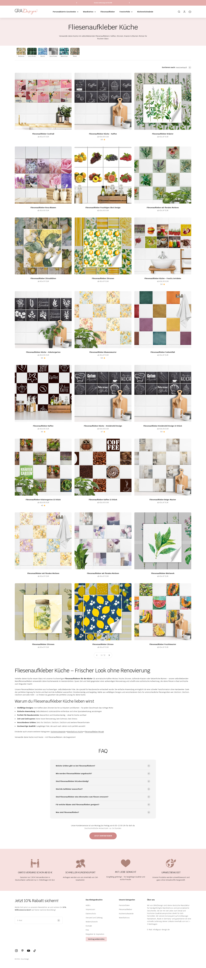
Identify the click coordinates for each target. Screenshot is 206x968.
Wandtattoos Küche (75, 732)
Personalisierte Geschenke (64, 12)
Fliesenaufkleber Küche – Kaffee (103, 134)
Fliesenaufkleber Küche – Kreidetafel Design (103, 426)
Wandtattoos (124, 918)
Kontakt (89, 926)
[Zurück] (76, 3)
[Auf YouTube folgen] (28, 950)
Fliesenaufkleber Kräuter (162, 134)
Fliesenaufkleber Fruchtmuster (162, 644)
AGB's (88, 905)
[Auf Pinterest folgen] (22, 950)
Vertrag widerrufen (96, 939)
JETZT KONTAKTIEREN (103, 836)
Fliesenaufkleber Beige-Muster (162, 500)
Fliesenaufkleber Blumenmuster (102, 352)
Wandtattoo (88, 12)
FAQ (87, 930)
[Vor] (129, 3)
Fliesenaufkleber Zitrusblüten (43, 278)
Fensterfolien (124, 905)
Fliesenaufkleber (107, 12)
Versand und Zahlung (94, 918)
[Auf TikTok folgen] (34, 950)
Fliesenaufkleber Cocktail (43, 134)
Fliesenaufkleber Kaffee (43, 426)
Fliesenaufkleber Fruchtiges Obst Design (102, 208)
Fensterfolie (125, 12)
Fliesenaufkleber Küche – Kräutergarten (43, 352)
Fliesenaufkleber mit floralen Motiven (163, 208)
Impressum (90, 909)
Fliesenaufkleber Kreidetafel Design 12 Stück (162, 426)
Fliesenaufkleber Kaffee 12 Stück (103, 500)
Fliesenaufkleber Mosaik (94, 732)
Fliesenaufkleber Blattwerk (162, 573)
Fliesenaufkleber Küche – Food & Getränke (162, 278)
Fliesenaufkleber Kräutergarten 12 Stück (43, 500)
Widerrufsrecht (92, 922)
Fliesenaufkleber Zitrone (102, 644)
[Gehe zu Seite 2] (109, 655)
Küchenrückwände (145, 12)
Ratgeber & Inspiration (95, 934)
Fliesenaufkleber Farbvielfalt (163, 352)
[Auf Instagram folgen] (16, 950)
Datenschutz (91, 914)
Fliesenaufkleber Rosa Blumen (43, 208)
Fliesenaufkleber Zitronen (103, 278)
